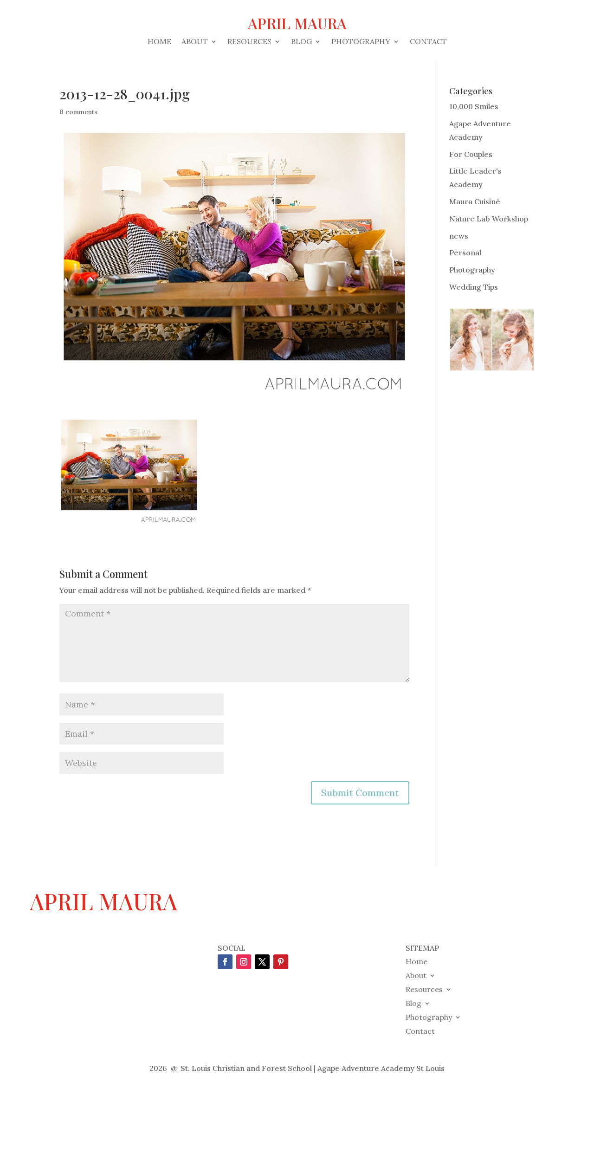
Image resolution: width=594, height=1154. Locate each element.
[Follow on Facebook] (225, 961)
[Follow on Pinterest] (280, 961)
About (194, 42)
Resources (249, 42)
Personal (465, 252)
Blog (301, 42)
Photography (360, 42)
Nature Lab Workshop (488, 218)
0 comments (78, 112)
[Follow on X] (262, 961)
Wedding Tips (473, 287)
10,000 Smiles (473, 106)
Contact (428, 42)
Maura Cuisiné (474, 201)
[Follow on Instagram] (243, 961)
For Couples (470, 154)
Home (159, 42)
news (458, 235)
